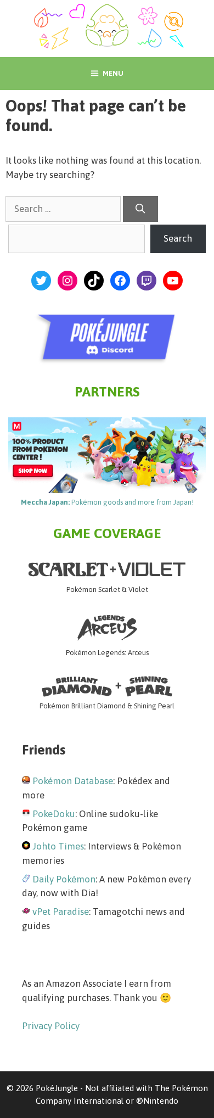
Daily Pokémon (63, 879)
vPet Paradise (60, 911)
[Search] (140, 209)
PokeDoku (53, 813)
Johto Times (58, 846)
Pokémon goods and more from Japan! (107, 502)
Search (178, 238)
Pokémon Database (72, 780)
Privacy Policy (51, 1025)
